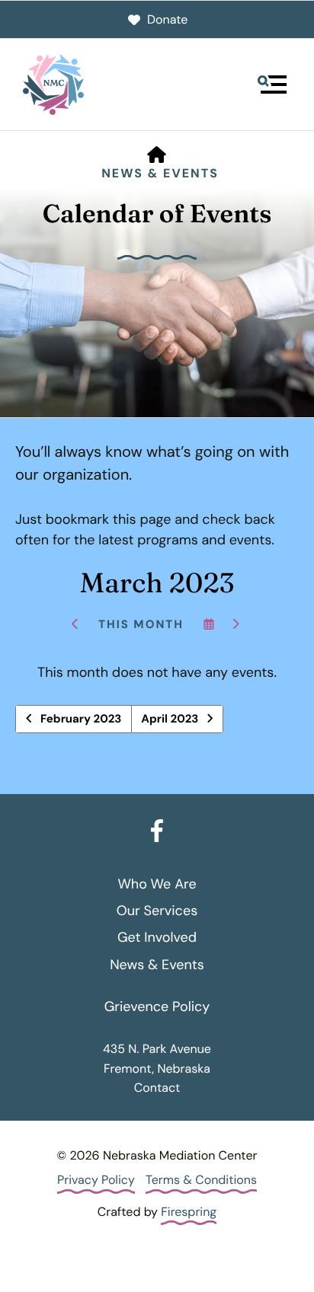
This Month (141, 624)
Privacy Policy (96, 1180)
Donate (167, 19)
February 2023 (80, 718)
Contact (157, 1088)
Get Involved (157, 937)
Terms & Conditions (201, 1180)
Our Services (157, 910)
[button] (272, 84)
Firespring (188, 1212)
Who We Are (156, 884)
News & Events (160, 173)
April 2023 (169, 718)
